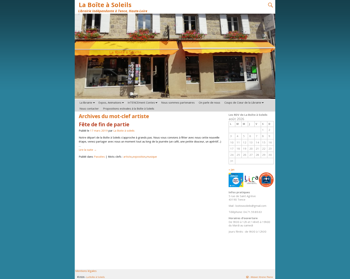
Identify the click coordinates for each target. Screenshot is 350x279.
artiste (127, 156)
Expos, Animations (109, 102)
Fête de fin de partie (104, 124)
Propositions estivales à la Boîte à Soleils (128, 108)
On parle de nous (209, 102)
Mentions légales (86, 271)
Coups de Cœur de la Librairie (242, 102)
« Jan (231, 169)
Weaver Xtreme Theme (262, 277)
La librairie (85, 102)
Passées (99, 156)
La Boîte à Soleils (105, 5)
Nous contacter (89, 108)
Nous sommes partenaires (178, 102)
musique (151, 156)
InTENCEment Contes (141, 102)
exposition (139, 156)
